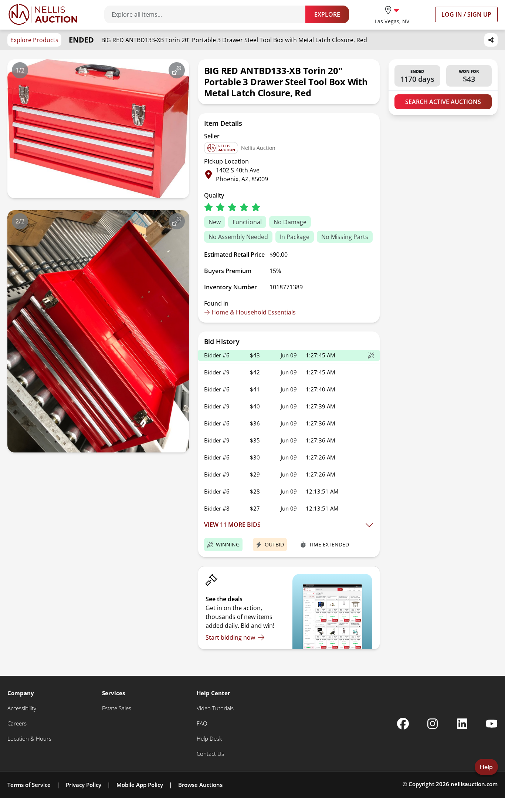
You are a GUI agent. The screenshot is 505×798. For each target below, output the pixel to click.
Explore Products (34, 40)
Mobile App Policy (139, 784)
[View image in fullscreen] (177, 70)
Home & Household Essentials (253, 312)
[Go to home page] (42, 14)
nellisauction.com (474, 784)
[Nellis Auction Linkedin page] (462, 724)
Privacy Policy (83, 784)
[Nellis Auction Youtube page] (492, 724)
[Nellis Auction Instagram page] (432, 724)
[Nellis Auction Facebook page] (403, 724)
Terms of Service (29, 784)
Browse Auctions (200, 784)
